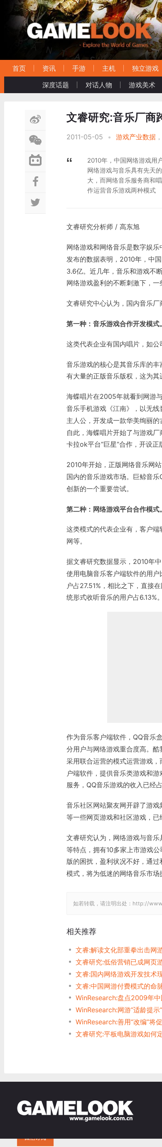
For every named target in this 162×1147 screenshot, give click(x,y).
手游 (79, 68)
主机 (108, 68)
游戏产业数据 (136, 137)
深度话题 (55, 85)
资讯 (49, 68)
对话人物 (99, 85)
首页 (19, 68)
